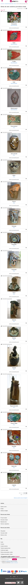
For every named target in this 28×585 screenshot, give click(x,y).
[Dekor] (14, 167)
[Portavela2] (14, 259)
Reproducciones (4, 521)
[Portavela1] (14, 238)
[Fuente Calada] (14, 417)
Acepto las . (9, 561)
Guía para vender (4, 532)
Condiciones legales (4, 550)
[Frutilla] (14, 55)
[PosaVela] (14, 437)
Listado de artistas (4, 546)
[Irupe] (14, 74)
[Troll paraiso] (14, 17)
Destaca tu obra (4, 535)
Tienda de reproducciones (5, 548)
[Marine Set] (14, 459)
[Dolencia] (14, 309)
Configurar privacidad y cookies (7, 554)
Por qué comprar (4, 517)
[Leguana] (14, 478)
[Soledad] (14, 356)
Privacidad (12, 562)
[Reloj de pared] (14, 98)
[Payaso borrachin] (14, 390)
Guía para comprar (4, 519)
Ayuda (2, 542)
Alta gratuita (3, 530)
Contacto (2, 544)
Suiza (15, 3)
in (17, 576)
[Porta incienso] (14, 120)
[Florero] (14, 191)
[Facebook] (22, 582)
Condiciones (16, 562)
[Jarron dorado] (14, 142)
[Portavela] (14, 216)
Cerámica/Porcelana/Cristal (9, 3)
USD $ (14, 576)
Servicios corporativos (5, 523)
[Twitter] (18, 582)
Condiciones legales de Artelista (11, 561)
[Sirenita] (14, 332)
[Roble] (14, 36)
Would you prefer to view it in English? (20, 497)
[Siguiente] (26, 8)
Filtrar (2, 10)
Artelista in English (4, 510)
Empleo (2, 508)
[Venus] (14, 283)
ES (10, 576)
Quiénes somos (4, 506)
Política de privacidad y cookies (7, 552)
